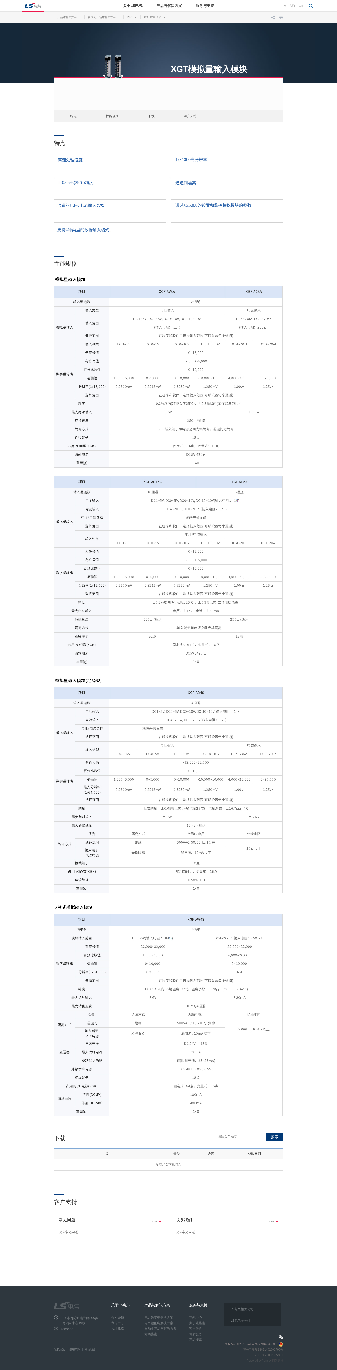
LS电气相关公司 (242, 1309)
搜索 (274, 1137)
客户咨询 (289, 5)
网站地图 (90, 1349)
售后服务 (195, 1334)
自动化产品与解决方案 (102, 17)
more (153, 1221)
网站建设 (277, 1360)
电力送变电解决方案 (158, 1317)
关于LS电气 (133, 6)
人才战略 (117, 1328)
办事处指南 (197, 1323)
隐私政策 (59, 1349)
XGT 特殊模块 (152, 17)
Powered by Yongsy (259, 1360)
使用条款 (74, 1349)
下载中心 (195, 1317)
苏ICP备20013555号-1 (269, 1355)
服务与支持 (205, 6)
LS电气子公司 (240, 1320)
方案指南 (150, 1334)
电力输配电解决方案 (158, 1323)
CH (301, 5)
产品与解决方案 (169, 6)
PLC (130, 17)
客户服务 (195, 1328)
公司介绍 (117, 1317)
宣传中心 (117, 1323)
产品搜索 (195, 1339)
